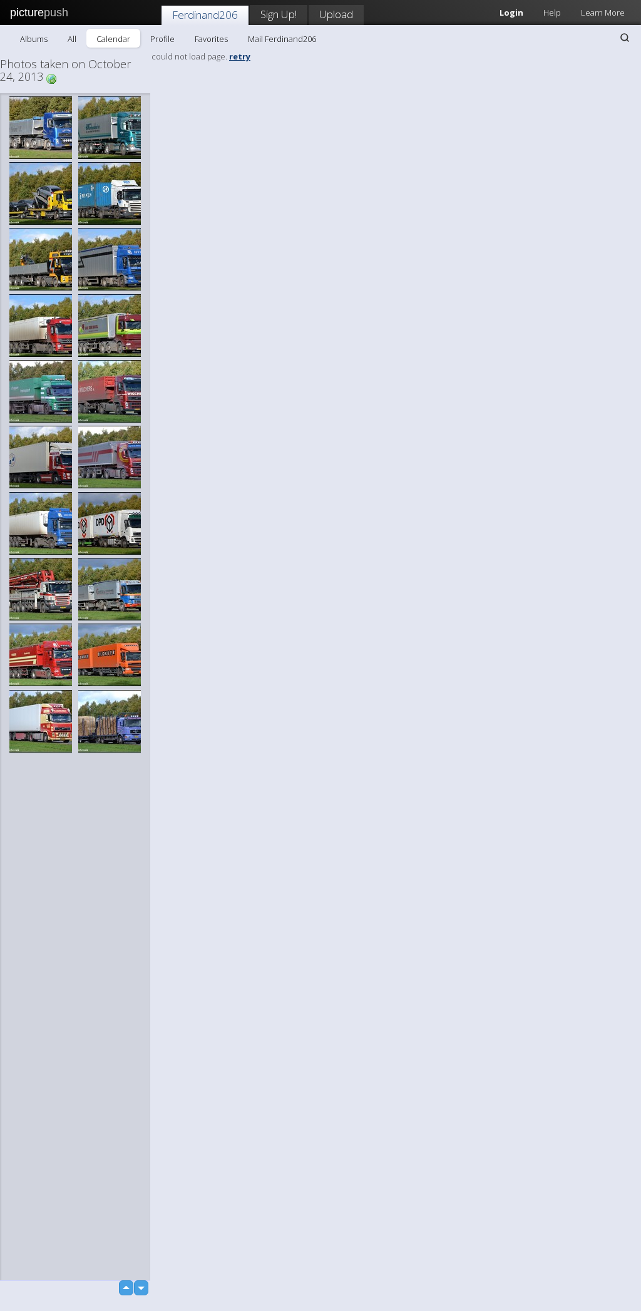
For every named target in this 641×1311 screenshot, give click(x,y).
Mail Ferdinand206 (282, 38)
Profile (162, 38)
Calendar (113, 38)
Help (552, 12)
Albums (34, 38)
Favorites (211, 38)
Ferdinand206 (205, 15)
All (72, 38)
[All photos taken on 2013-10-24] (51, 78)
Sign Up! (278, 14)
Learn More (603, 12)
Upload (336, 14)
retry (239, 56)
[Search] (625, 38)
